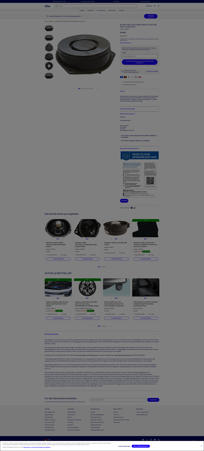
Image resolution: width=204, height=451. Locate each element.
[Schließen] (201, 445)
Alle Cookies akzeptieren (140, 446)
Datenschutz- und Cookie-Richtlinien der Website (36, 447)
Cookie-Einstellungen (124, 446)
